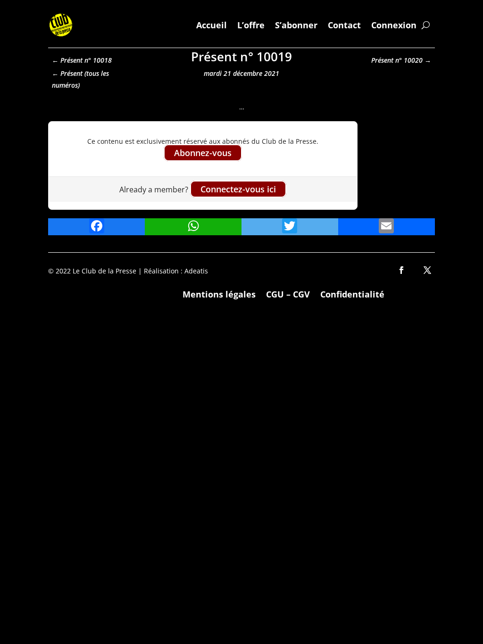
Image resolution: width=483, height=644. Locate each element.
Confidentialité (352, 293)
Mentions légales (219, 293)
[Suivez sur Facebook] (401, 270)
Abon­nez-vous (203, 152)
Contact (344, 25)
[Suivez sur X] (427, 270)
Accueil (211, 25)
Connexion (393, 25)
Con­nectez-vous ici (238, 189)
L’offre (251, 25)
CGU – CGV (288, 293)
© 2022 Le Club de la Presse (92, 270)
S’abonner (296, 25)
